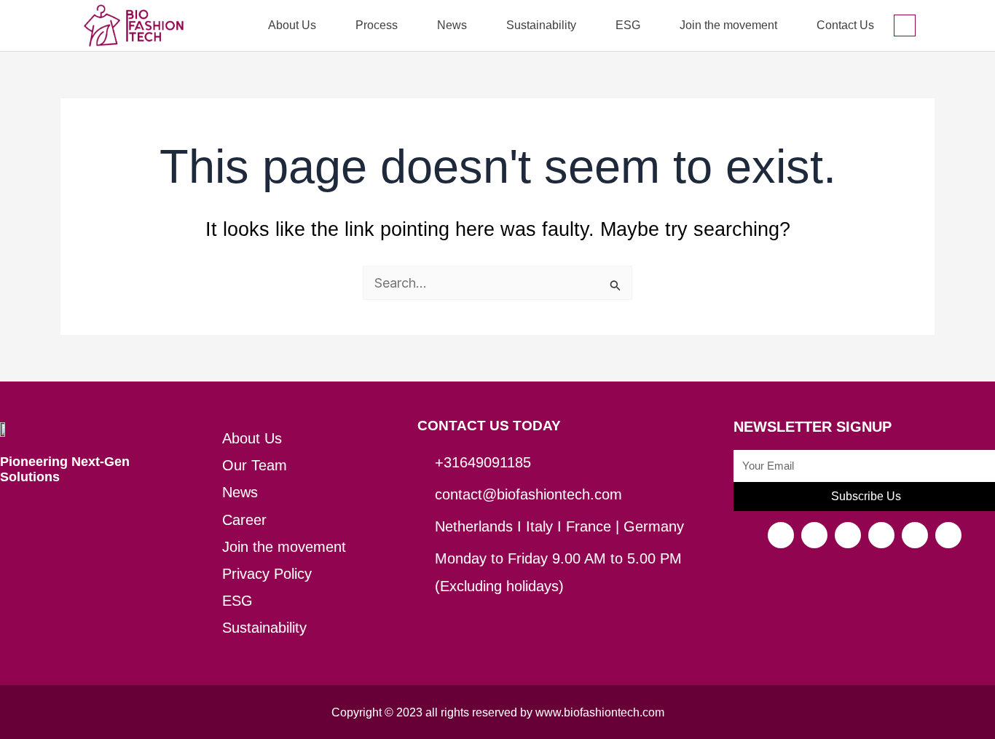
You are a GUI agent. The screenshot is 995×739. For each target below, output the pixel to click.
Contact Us (845, 25)
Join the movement (728, 25)
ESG (628, 25)
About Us (292, 25)
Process (376, 25)
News (452, 25)
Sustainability (541, 25)
